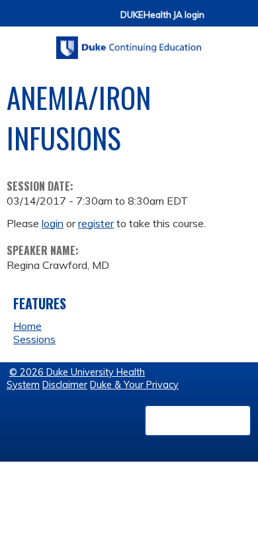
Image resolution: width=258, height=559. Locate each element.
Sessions (34, 339)
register (96, 223)
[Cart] (219, 21)
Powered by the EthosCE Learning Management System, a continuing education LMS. (197, 420)
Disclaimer (64, 385)
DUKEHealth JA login (162, 15)
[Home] (129, 43)
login (53, 223)
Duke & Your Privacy (134, 385)
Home (27, 325)
